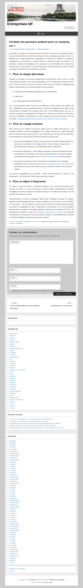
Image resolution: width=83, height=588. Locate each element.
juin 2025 (12, 464)
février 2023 (13, 519)
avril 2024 (12, 494)
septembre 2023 (14, 507)
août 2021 (12, 558)
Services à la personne (16, 400)
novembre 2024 (14, 479)
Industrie (12, 368)
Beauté (12, 350)
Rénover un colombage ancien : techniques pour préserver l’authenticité (31, 419)
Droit (11, 359)
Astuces (12, 344)
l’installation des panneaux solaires (29, 119)
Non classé (13, 385)
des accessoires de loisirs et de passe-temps (58, 164)
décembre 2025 (14, 453)
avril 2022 (12, 541)
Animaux (12, 338)
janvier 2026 (13, 451)
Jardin (11, 372)
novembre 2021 (14, 552)
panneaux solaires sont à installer (50, 212)
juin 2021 (12, 562)
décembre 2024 (14, 477)
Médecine (12, 378)
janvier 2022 (13, 547)
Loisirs (11, 374)
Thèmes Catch (48, 582)
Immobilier (13, 365)
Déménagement (14, 357)
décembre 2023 (14, 500)
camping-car (44, 221)
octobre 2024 (13, 481)
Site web (13, 286)
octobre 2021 (13, 554)
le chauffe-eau (44, 156)
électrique (53, 156)
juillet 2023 (13, 511)
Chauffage (12, 353)
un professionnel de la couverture (56, 119)
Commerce (13, 355)
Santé (11, 395)
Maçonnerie (13, 376)
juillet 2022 (13, 534)
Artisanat (12, 340)
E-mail (12, 278)
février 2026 (13, 449)
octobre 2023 (13, 505)
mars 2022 (13, 543)
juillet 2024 (13, 488)
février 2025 (13, 473)
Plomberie (12, 389)
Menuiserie (13, 380)
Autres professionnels (16, 348)
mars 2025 (13, 470)
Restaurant (13, 393)
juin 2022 (12, 537)
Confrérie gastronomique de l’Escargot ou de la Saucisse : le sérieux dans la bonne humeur (36, 428)
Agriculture (13, 336)
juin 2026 (12, 445)
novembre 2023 (14, 502)
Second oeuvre (14, 397)
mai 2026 (12, 447)
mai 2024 (12, 492)
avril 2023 (12, 517)
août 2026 (12, 441)
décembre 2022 (14, 524)
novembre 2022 (14, 526)
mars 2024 (13, 496)
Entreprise (13, 363)
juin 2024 (12, 490)
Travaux (12, 404)
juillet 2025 (13, 462)
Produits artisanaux (15, 391)
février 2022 (13, 545)
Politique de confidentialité (17, 569)
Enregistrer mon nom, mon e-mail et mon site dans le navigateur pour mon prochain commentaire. (38, 291)
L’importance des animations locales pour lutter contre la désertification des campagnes (35, 423)
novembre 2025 (14, 456)
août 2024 (12, 485)
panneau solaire (53, 221)
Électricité (12, 361)
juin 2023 (12, 513)
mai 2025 (12, 466)
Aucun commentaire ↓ (43, 49)
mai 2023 (12, 515)
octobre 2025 (13, 458)
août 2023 (12, 509)
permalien (20, 223)
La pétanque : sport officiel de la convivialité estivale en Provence (29, 421)
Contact (12, 571)
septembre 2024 (14, 483)
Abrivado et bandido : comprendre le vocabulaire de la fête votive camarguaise (33, 425)
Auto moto (27, 221)
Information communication (18, 370)
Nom (12, 269)
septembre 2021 (14, 556)
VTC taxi (12, 408)
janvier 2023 (13, 522)
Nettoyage (13, 382)
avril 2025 (12, 468)
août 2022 (12, 532)
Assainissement (14, 342)
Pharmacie (13, 387)
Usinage (12, 406)
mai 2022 (12, 539)
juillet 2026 (13, 443)
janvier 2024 (13, 498)
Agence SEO (13, 333)
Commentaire (15, 242)
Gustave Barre (31, 49)
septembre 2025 (14, 460)
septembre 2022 (14, 530)
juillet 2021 (13, 560)
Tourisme (12, 402)
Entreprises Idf (20, 23)
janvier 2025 (13, 475)
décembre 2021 (14, 549)
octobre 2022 (13, 528)
